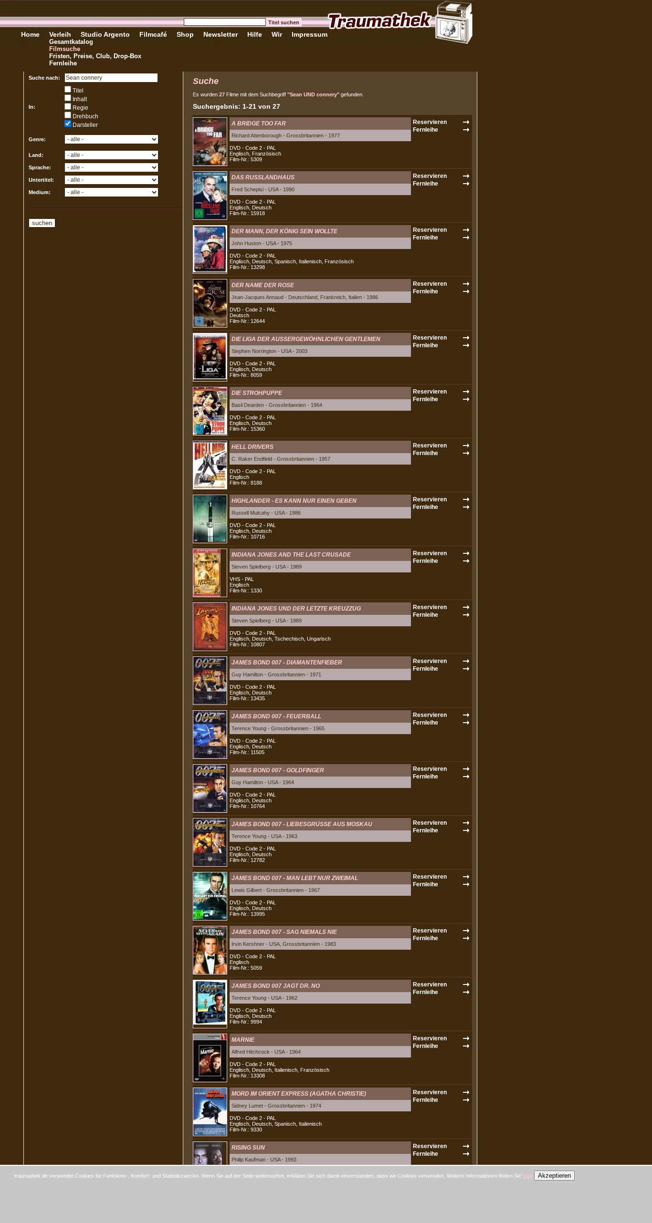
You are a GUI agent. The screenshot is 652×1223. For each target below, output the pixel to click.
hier (528, 1175)
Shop (185, 34)
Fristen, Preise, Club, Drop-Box (95, 56)
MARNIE (242, 1039)
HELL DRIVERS (252, 447)
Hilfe (254, 34)
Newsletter (220, 34)
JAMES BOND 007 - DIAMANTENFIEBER (286, 662)
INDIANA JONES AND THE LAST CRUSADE (291, 554)
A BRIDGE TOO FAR (258, 123)
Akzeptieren (554, 1175)
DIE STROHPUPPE (256, 393)
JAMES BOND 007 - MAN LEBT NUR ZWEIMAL (294, 878)
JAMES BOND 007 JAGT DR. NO (275, 986)
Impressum (309, 34)
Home (30, 34)
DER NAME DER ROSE (262, 285)
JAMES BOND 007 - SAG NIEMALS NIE (284, 932)
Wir (277, 34)
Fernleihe (63, 63)
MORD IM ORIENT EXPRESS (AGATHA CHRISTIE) (298, 1093)
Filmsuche (64, 48)
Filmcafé (153, 34)
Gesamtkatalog (71, 41)
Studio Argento (105, 34)
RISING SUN (248, 1147)
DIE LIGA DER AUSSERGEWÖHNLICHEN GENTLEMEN (305, 339)
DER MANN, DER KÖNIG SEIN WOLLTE (284, 231)
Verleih (60, 34)
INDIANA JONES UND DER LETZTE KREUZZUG (296, 608)
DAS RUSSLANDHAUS (262, 177)
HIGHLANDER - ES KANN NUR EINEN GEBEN (294, 500)
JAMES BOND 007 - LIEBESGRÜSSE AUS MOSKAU (301, 824)
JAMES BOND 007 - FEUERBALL (276, 716)
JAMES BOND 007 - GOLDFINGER (277, 770)
